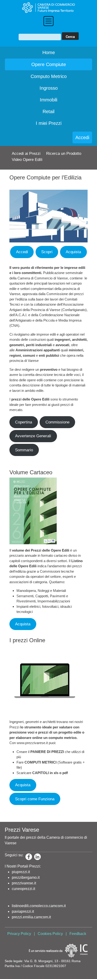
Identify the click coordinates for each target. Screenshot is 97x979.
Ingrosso (49, 88)
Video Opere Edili (27, 159)
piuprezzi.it (21, 872)
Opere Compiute (48, 64)
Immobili (48, 99)
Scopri (47, 252)
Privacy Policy (19, 934)
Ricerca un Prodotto (63, 153)
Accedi (82, 137)
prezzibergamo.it (26, 877)
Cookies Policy (50, 934)
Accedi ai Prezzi (26, 153)
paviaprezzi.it (23, 911)
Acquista (73, 252)
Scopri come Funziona (34, 799)
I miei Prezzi (48, 123)
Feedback (77, 934)
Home (48, 52)
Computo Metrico (49, 76)
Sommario (24, 450)
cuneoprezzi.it (23, 889)
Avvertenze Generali (33, 436)
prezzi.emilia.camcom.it (31, 917)
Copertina (23, 422)
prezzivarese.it (24, 883)
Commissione (57, 422)
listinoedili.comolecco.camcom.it (39, 906)
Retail (48, 111)
